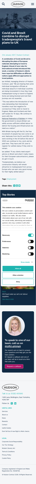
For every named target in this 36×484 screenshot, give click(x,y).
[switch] (31, 241)
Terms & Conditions (8, 451)
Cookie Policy (6, 458)
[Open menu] (32, 4)
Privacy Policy (6, 455)
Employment (11, 179)
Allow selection (18, 275)
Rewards (5, 421)
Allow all (18, 268)
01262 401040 (13, 346)
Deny (18, 282)
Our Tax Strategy (7, 445)
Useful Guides (6, 428)
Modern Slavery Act (8, 448)
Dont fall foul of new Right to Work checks (15, 431)
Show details (25, 262)
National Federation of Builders (13, 119)
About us (5, 414)
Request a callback (14, 366)
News (4, 418)
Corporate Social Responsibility (12, 441)
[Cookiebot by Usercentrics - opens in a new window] (25, 200)
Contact (4, 424)
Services (5, 411)
